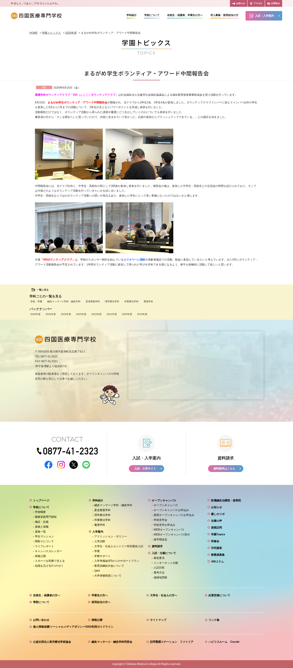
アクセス (258, 3)
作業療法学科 (131, 301)
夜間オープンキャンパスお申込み (174, 515)
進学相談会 (160, 539)
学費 (97, 551)
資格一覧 (40, 531)
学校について (152, 15)
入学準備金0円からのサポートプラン (116, 560)
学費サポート (102, 556)
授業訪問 (216, 527)
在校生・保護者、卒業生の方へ (185, 15)
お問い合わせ (41, 619)
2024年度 (66, 314)
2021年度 (112, 314)
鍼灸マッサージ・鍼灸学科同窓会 (112, 641)
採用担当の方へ (101, 602)
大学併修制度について (107, 575)
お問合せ (275, 3)
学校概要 (40, 512)
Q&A (97, 570)
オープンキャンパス (164, 500)
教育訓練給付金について (109, 565)
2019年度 (142, 314)
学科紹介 (131, 15)
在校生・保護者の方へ (46, 595)
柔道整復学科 (93, 301)
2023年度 (81, 314)
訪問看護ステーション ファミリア (171, 641)
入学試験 (99, 541)
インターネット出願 (166, 562)
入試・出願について (164, 553)
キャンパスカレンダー (48, 551)
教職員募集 (218, 554)
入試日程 (159, 567)
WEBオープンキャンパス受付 (172, 534)
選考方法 (159, 572)
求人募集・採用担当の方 (224, 15)
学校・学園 (36, 301)
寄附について (41, 602)
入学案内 (97, 531)
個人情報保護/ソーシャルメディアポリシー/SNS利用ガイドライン (73, 626)
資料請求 (157, 546)
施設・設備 (41, 521)
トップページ (41, 500)
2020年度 (127, 314)
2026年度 (35, 314)
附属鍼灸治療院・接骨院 (226, 500)
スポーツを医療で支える (50, 560)
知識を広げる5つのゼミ (49, 565)
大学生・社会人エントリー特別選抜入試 (118, 546)
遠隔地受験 (160, 577)
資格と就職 (41, 526)
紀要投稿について (219, 595)
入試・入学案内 (264, 15)
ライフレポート (44, 546)
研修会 (215, 541)
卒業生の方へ (100, 595)
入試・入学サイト (145, 468)
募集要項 (159, 557)
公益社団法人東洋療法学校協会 (52, 641)
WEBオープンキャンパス (169, 529)
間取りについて (44, 541)
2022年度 (96, 314)
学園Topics (218, 534)
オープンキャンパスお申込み (171, 510)
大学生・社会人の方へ (163, 595)
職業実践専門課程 (46, 516)
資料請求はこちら (224, 468)
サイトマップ (158, 619)
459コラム (217, 561)
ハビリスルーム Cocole (224, 641)
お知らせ (240, 3)
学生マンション (44, 536)
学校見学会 (160, 519)
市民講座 (216, 547)
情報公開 (40, 556)
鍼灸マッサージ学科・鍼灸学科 (64, 301)
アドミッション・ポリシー (110, 536)
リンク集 (214, 619)
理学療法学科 (112, 301)
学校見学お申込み (164, 524)
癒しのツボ (218, 514)
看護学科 (148, 301)
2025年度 (51, 314)
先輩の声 (216, 520)
